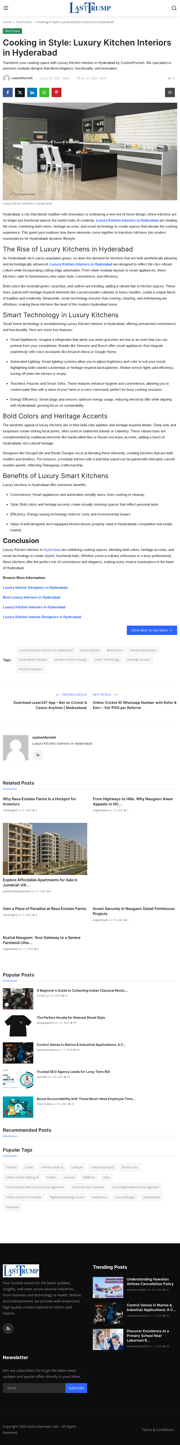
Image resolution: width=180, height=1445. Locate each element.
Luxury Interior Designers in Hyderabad (35, 587)
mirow (41, 995)
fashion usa (130, 1167)
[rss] (8, 1328)
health (51, 1177)
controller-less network (88, 1187)
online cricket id (52, 1167)
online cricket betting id (22, 1177)
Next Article (102, 695)
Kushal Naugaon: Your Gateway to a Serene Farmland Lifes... (41, 940)
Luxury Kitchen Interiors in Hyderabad (34, 607)
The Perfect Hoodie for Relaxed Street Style (71, 1017)
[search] (174, 8)
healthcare (99, 1197)
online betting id (102, 1167)
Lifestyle (77, 1167)
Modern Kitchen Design (70, 659)
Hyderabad (52, 550)
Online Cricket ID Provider (24, 1197)
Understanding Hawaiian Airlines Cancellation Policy (150, 1281)
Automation (151, 1197)
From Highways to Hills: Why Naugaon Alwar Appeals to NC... (133, 801)
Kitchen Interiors (30, 669)
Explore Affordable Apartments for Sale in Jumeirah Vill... (40, 882)
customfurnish (44, 737)
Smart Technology (107, 659)
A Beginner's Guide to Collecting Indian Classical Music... (82, 990)
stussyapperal (45, 1022)
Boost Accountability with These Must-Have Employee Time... (86, 1099)
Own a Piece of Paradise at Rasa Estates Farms (44, 908)
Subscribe (76, 1388)
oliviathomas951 (137, 1289)
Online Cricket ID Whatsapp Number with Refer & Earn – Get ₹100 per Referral (134, 705)
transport (12, 1207)
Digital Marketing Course (67, 1197)
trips (106, 1177)
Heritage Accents (138, 659)
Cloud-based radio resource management (35, 1187)
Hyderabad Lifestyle (33, 659)
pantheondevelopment (17, 891)
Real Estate (24, 22)
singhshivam (100, 810)
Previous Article (74, 695)
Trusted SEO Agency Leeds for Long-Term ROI (73, 1072)
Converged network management (135, 1187)
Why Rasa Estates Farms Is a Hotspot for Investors (39, 801)
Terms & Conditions (158, 1429)
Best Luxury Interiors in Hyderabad (31, 597)
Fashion (11, 1167)
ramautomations (47, 1049)
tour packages (125, 1197)
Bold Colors (115, 650)
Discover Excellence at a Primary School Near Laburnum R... (148, 1336)
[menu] (6, 8)
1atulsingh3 (10, 810)
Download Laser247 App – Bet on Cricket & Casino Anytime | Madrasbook (50, 705)
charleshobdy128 (137, 1346)
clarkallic (42, 1076)
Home (7, 22)
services (69, 1177)
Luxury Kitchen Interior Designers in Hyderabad (42, 617)
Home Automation (143, 650)
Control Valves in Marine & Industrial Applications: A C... (81, 1045)
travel (29, 1167)
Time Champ (44, 1104)
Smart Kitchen (90, 650)
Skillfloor (89, 1177)
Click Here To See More (149, 630)
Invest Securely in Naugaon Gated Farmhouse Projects (134, 911)
